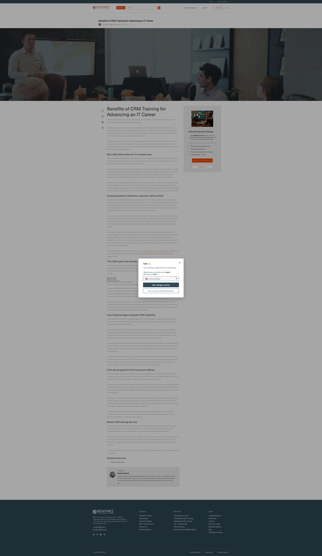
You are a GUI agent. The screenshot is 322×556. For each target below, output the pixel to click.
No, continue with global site (161, 290)
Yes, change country (161, 284)
